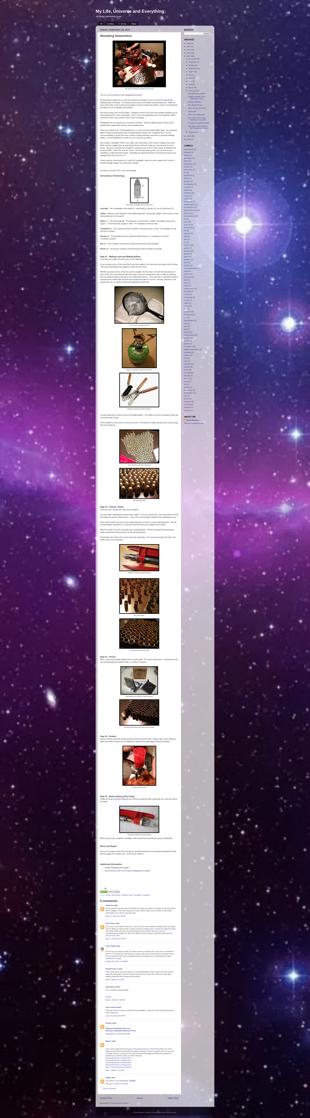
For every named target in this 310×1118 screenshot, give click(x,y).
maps (186, 286)
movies (187, 300)
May (190, 81)
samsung (187, 364)
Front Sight (163, 100)
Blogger (174, 1112)
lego (185, 280)
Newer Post (106, 1098)
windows (187, 407)
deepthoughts (189, 204)
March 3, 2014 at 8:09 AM (115, 916)
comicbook (188, 202)
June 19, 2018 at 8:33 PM (115, 1016)
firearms (125, 895)
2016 (189, 50)
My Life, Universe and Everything (130, 11)
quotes (186, 344)
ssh (185, 384)
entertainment (189, 216)
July (190, 75)
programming (189, 335)
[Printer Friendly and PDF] (104, 892)
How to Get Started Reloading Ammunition (133, 871)
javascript (187, 277)
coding (186, 199)
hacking (187, 265)
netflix (186, 303)
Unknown (109, 905)
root (185, 358)
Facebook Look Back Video (198, 123)
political (187, 332)
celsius (186, 190)
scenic (186, 370)
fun (185, 242)
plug (185, 329)
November (193, 62)
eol (185, 219)
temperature (189, 393)
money (186, 294)
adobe (186, 155)
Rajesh (108, 1041)
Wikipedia (149, 205)
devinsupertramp (190, 210)
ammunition (116, 895)
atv (185, 172)
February (192, 91)
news (186, 306)
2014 (189, 56)
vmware (187, 402)
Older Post (173, 1098)
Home (140, 1098)
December (193, 59)
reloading (146, 895)
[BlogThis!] (112, 891)
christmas (187, 193)
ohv (185, 309)
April (191, 84)
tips (185, 396)
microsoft (187, 291)
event (186, 222)
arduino (187, 167)
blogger (187, 181)
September (193, 68)
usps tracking (111, 1007)
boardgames (189, 184)
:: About (133, 24)
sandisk (187, 367)
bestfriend (188, 175)
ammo (108, 895)
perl (185, 317)
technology (188, 390)
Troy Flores (110, 923)
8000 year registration (196, 115)
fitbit (185, 236)
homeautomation (190, 268)
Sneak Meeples (192, 420)
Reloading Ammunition (196, 93)
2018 (189, 43)
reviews (187, 355)
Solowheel (192, 111)
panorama (188, 315)
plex (185, 326)
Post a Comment (109, 1088)
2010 (189, 139)
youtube (187, 410)
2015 (189, 53)
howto (186, 271)
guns (131, 895)
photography (189, 320)
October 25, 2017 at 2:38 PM (116, 961)
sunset (186, 387)
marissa (108, 997)
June (191, 78)
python (186, 341)
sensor (186, 378)
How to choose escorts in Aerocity (118, 1067)
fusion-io (187, 245)
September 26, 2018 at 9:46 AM (117, 1034)
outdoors (187, 312)
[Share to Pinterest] (118, 891)
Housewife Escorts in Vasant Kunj (147, 1049)
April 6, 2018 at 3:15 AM (114, 980)
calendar (187, 187)
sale (185, 361)
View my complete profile (193, 423)
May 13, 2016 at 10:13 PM (115, 939)
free (185, 239)
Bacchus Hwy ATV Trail (197, 108)
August (191, 72)
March (191, 88)
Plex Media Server (195, 105)
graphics (187, 259)
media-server (189, 289)
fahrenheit (188, 228)
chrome (187, 196)
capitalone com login (113, 958)
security (187, 376)
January (192, 132)
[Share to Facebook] (116, 891)
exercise (187, 225)
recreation (138, 895)
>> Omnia (122, 24)
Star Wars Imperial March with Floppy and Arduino (198, 127)
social (186, 381)
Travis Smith (110, 946)
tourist (186, 399)
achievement (189, 149)
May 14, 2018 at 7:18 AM (115, 1000)
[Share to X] (114, 891)
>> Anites (110, 24)
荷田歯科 (132, 1081)
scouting (187, 373)
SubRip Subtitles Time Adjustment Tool (196, 98)
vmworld (187, 404)
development (189, 207)
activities (187, 152)
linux (186, 283)
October (192, 65)
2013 (189, 136)
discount (187, 213)
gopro (186, 257)
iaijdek (108, 1078)
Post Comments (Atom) (119, 1103)
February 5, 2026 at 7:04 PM (116, 1084)
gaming (187, 251)
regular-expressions (191, 349)
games (186, 248)
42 (101, 24)
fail (185, 230)
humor (186, 274)
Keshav (108, 1023)
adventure (188, 158)
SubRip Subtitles (194, 102)
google (186, 254)
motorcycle (188, 297)
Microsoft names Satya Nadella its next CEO (197, 119)
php (185, 323)
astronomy (188, 170)
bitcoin (186, 178)
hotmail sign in (111, 969)
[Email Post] (104, 888)
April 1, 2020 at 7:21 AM (114, 1070)
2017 (189, 46)
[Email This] (109, 891)
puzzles (187, 338)
